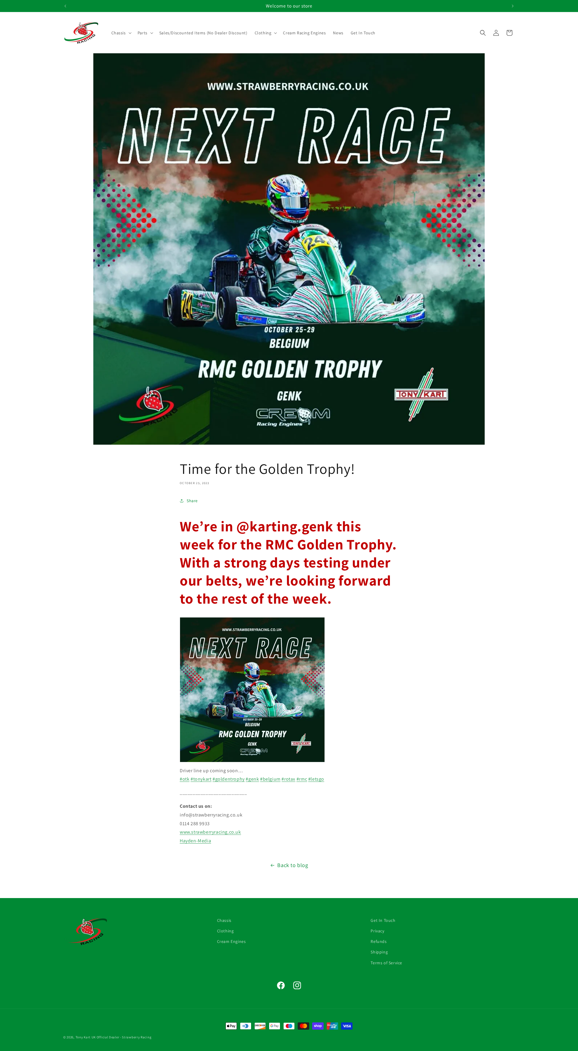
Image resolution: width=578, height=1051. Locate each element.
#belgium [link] (270, 779)
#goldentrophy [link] (229, 779)
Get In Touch (383, 920)
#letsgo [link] (316, 779)
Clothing (225, 931)
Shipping (379, 952)
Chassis (224, 920)
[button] (121, 32)
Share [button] (192, 500)
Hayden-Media (195, 841)
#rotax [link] (288, 779)
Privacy (377, 931)
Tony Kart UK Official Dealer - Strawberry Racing (114, 1037)
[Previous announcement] (65, 6)
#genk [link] (252, 779)
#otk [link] (184, 779)
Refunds (379, 941)
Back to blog (292, 865)
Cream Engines (231, 941)
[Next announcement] (512, 6)
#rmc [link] (302, 779)
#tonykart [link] (201, 779)
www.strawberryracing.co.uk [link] (210, 832)
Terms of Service (386, 962)
